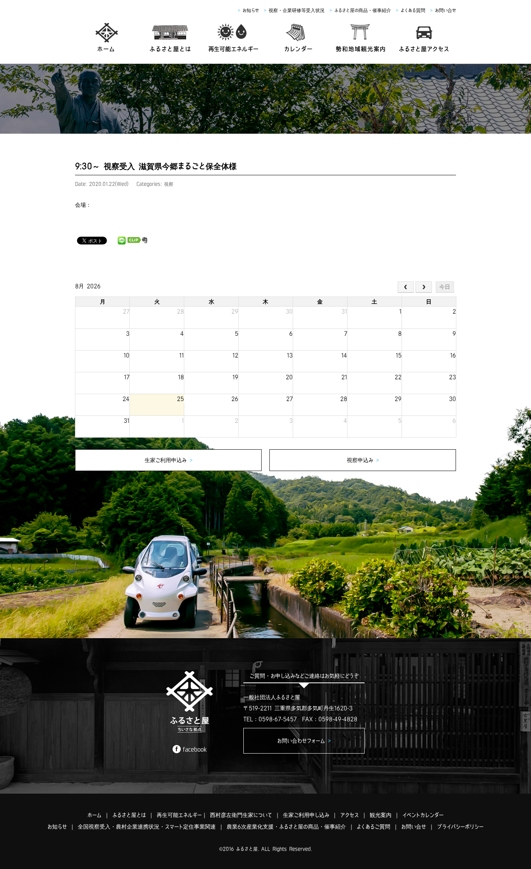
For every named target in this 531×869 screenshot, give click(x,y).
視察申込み (363, 460)
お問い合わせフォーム (304, 740)
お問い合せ (445, 10)
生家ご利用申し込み (306, 815)
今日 (444, 287)
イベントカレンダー (423, 815)
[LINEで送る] (122, 240)
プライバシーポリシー (460, 826)
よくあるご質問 (373, 826)
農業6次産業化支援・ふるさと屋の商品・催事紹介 (286, 826)
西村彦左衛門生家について (241, 815)
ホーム (94, 815)
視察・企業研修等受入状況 (297, 10)
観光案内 (380, 815)
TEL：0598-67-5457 (270, 719)
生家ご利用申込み (168, 460)
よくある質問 (413, 10)
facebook (195, 749)
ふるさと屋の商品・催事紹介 (362, 10)
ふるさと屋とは (129, 815)
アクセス (349, 815)
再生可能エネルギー (179, 815)
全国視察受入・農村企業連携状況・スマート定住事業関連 (147, 826)
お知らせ (251, 10)
